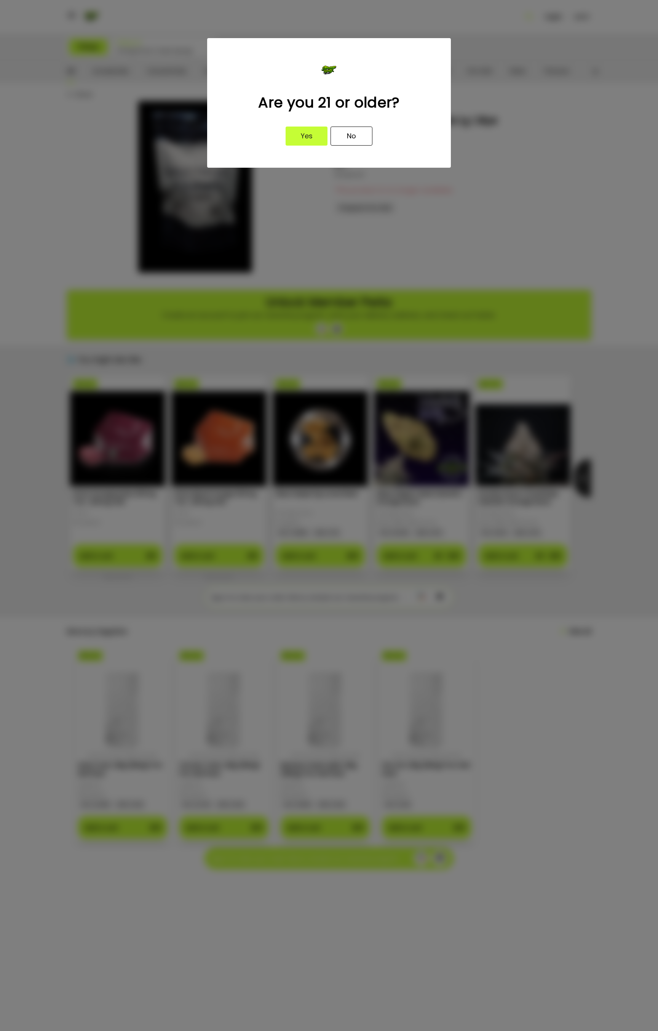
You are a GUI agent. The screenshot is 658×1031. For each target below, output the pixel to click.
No (351, 136)
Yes (307, 136)
